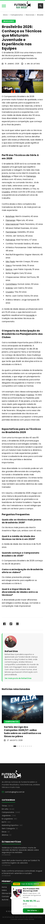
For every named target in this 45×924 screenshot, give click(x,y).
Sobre (4, 890)
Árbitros (6, 835)
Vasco (9, 265)
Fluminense (11, 232)
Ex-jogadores (9, 819)
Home (4, 887)
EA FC (6, 822)
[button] (14, 746)
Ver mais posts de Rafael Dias (18, 678)
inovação (30, 315)
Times (7, 806)
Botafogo (6, 176)
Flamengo (31, 176)
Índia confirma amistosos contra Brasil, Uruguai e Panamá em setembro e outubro (22, 873)
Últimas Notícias (8, 893)
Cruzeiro (6, 191)
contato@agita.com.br (14, 792)
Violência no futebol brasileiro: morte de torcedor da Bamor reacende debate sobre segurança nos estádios (20, 851)
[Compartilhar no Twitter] (11, 623)
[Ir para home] (22, 6)
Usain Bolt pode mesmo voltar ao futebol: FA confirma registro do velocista (21, 862)
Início (5, 15)
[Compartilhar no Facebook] (4, 623)
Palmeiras (10, 239)
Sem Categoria (10, 828)
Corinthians (11, 284)
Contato (5, 896)
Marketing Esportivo (12, 825)
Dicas (6, 832)
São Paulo (10, 261)
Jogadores (9, 815)
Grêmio (9, 288)
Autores (5, 899)
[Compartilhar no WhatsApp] (17, 623)
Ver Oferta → (33, 910)
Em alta (8, 809)
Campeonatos (16, 15)
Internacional (12, 224)
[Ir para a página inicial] (11, 774)
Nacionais (30, 15)
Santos (9, 269)
